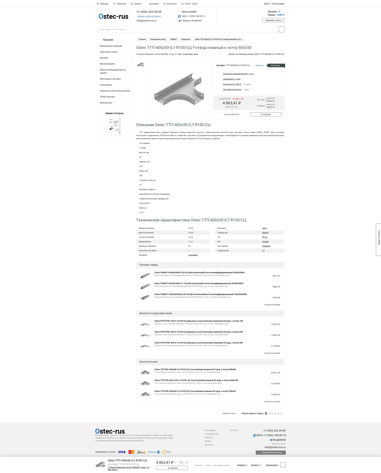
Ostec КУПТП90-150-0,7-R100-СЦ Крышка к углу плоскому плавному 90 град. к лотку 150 (198, 321)
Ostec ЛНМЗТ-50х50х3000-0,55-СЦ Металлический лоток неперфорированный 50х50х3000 (199, 272)
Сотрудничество (212, 434)
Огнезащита (106, 85)
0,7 (263, 251)
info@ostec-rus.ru (275, 447)
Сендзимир (193, 255)
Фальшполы (106, 103)
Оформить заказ (273, 20)
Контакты (172, 4)
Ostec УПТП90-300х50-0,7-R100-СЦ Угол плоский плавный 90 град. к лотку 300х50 (195, 391)
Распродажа (210, 430)
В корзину (266, 114)
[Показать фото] (140, 64)
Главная (142, 39)
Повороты (185, 39)
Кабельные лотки (108, 52)
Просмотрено (271, 465)
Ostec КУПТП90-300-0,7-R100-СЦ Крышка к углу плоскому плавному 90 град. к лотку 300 (198, 343)
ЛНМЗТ (173, 39)
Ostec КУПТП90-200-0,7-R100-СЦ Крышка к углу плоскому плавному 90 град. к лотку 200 (198, 332)
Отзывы (208, 465)
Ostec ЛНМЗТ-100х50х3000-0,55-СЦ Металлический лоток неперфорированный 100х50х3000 (200, 294)
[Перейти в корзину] (264, 13)
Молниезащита (107, 64)
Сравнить (241, 465)
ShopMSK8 (279, 439)
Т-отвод (265, 242)
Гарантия (121, 4)
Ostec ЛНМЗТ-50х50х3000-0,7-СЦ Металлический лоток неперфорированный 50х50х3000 (198, 283)
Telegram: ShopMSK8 (191, 20)
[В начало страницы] (283, 465)
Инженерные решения (111, 46)
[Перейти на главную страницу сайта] (113, 16)
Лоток (264, 237)
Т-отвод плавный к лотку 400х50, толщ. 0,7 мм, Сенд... (129, 468)
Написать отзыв (228, 413)
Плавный (266, 246)
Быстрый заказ (231, 114)
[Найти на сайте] (281, 29)
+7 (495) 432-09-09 (148, 12)
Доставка (154, 4)
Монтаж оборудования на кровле (112, 71)
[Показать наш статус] (114, 125)
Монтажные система (110, 79)
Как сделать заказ (221, 465)
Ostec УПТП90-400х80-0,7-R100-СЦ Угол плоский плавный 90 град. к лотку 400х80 (195, 369)
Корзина (254, 465)
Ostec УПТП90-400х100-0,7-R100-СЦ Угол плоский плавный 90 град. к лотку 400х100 (196, 380)
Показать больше (272, 305)
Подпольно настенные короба (115, 91)
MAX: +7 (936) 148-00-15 (193, 16)
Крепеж (104, 58)
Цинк (264, 228)
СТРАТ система (107, 97)
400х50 (265, 233)
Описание (198, 465)
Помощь (104, 4)
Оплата (137, 4)
